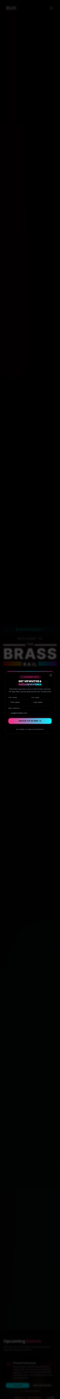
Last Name (35, 694)
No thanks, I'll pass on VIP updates (30, 729)
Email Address (12, 706)
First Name (11, 694)
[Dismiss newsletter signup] (53, 669)
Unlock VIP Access (28, 720)
